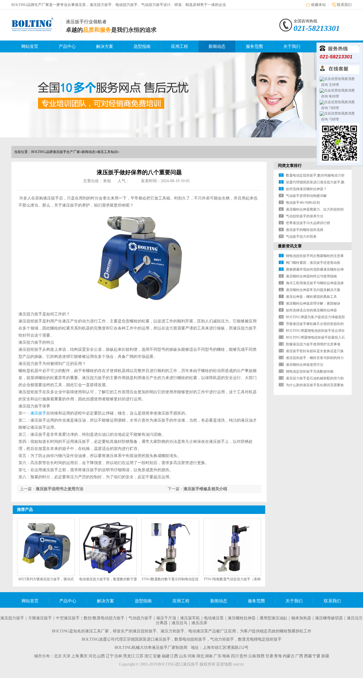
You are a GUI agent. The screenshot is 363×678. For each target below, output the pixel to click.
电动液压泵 (214, 618)
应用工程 (179, 46)
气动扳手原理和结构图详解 (306, 196)
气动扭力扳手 (140, 618)
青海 (278, 656)
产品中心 (67, 46)
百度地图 (224, 664)
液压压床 (199, 623)
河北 (92, 656)
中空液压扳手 (68, 618)
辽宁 (110, 656)
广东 (217, 656)
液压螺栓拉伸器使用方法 (304, 365)
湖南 (209, 656)
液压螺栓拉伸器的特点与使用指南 (311, 276)
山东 (183, 656)
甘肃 (269, 656)
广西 (299, 656)
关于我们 (291, 46)
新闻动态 (216, 46)
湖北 (200, 656)
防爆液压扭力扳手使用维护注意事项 (313, 344)
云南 (252, 656)
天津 (66, 656)
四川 (235, 656)
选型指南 (142, 46)
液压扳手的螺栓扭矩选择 (304, 230)
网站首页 (29, 46)
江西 (174, 656)
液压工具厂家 (97, 631)
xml (236, 664)
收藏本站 (318, 5)
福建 (166, 656)
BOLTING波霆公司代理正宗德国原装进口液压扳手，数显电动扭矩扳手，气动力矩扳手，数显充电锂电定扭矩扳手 (182, 639)
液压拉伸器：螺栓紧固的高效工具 (311, 297)
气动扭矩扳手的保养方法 (304, 216)
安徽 (157, 656)
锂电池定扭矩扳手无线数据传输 (310, 371)
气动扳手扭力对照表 (301, 237)
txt (242, 664)
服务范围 (254, 46)
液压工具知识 (107, 152)
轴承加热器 (301, 618)
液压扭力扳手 (12, 618)
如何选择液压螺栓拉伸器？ (306, 189)
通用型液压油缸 (273, 618)
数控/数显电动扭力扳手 (104, 618)
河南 (191, 656)
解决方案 (104, 46)
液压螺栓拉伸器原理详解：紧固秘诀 (313, 303)
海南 (226, 656)
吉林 (118, 656)
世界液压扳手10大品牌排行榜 (308, 223)
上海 (75, 656)
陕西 (261, 656)
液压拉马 (179, 623)
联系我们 (344, 5)
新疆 (325, 656)
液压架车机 (190, 618)
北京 (58, 656)
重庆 (84, 656)
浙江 (148, 656)
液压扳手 (38, 413)
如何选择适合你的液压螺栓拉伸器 (311, 310)
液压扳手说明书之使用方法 (59, 489)
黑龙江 (129, 656)
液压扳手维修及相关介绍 (205, 489)
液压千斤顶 (166, 618)
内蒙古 (289, 656)
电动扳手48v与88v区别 (303, 203)
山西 (101, 656)
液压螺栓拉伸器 (242, 618)
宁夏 (316, 656)
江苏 (139, 656)
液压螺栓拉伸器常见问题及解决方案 (313, 290)
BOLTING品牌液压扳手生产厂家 (55, 152)
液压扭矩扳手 (145, 631)
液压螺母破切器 (329, 618)
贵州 (243, 656)
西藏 (308, 656)
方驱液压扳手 (40, 618)
